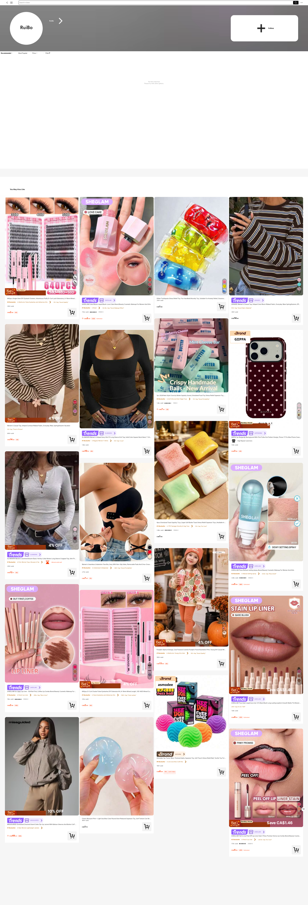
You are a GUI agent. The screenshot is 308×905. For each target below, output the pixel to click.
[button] (7, 2)
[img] (42, 291)
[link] (26, 28)
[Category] (11, 2)
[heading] (135, 21)
